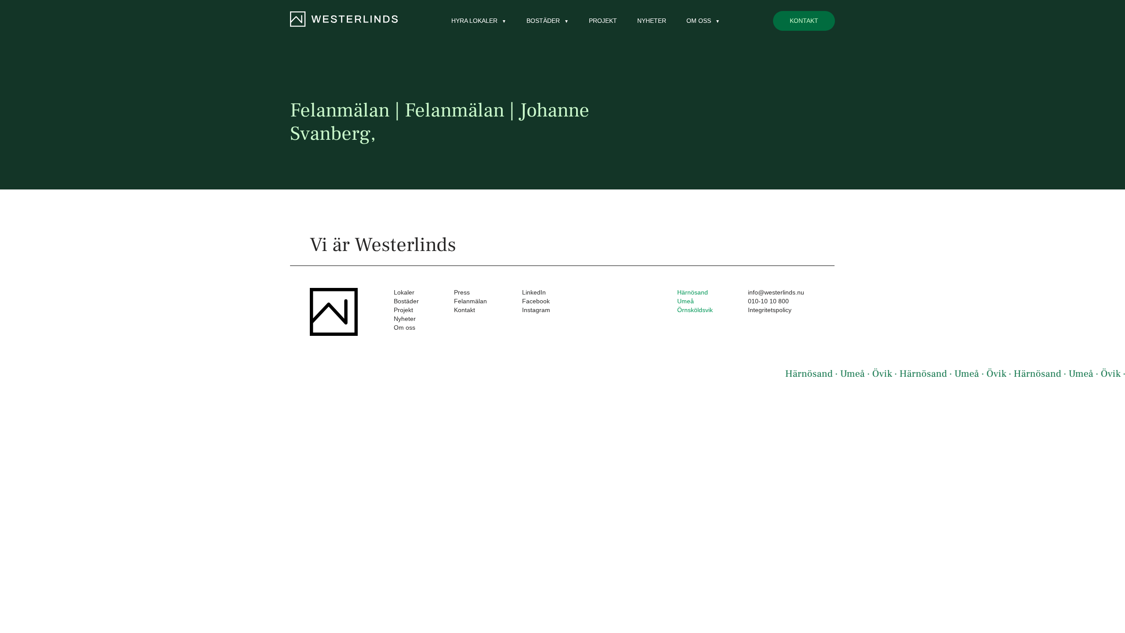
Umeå (685, 301)
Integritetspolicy (769, 309)
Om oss (404, 327)
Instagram (536, 309)
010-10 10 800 (768, 301)
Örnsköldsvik (695, 309)
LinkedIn (534, 292)
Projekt (603, 20)
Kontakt (804, 20)
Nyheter (651, 20)
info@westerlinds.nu (776, 292)
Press (462, 292)
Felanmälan (470, 301)
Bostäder (406, 301)
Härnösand (692, 292)
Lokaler (404, 292)
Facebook (536, 301)
